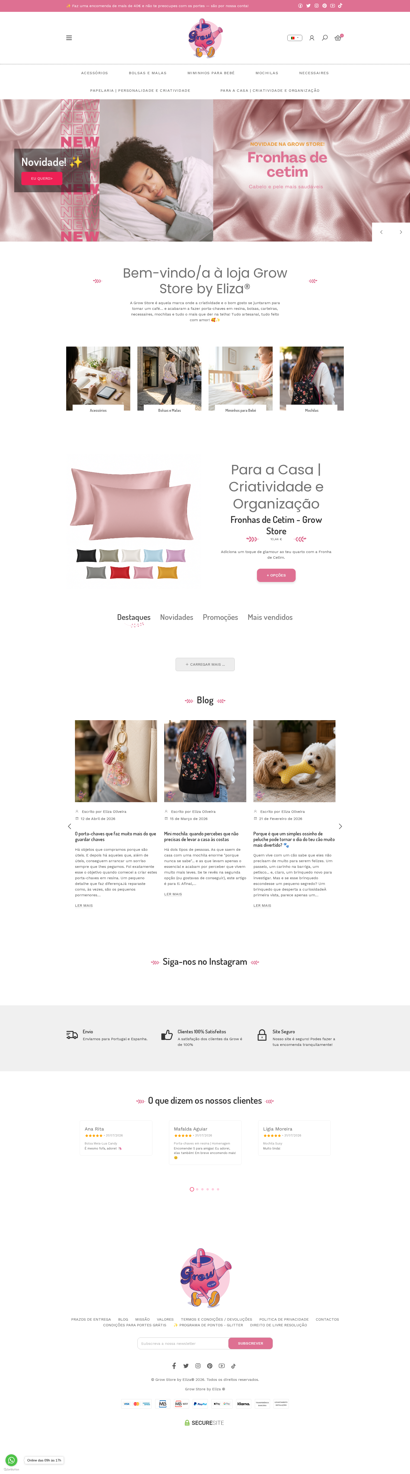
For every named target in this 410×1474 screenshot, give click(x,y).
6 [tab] (218, 1189)
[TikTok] (340, 6)
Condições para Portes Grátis (134, 1325)
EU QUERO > (42, 185)
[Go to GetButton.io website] (11, 1469)
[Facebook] (300, 6)
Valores (165, 1319)
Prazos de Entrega (91, 1319)
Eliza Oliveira (114, 811)
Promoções (220, 617)
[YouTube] (333, 6)
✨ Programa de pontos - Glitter (208, 1325)
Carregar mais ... (207, 664)
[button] (381, 232)
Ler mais (84, 905)
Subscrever (250, 1343)
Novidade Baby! (56, 166)
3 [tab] (202, 1189)
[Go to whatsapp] (11, 1460)
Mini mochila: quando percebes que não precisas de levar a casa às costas (201, 836)
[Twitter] (308, 6)
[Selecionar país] (294, 38)
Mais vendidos (270, 617)
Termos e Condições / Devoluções (216, 1319)
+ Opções (276, 575)
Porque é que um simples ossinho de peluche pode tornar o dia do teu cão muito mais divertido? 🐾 (294, 839)
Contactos (327, 1319)
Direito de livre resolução (278, 1325)
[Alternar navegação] (69, 38)
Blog (123, 1319)
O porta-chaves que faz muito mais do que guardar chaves (115, 836)
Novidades (176, 617)
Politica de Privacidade (284, 1319)
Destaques (134, 617)
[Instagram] (316, 6)
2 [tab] (197, 1189)
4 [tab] (207, 1189)
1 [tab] (192, 1189)
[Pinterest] (325, 6)
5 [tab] (213, 1189)
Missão (142, 1319)
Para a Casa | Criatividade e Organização (276, 486)
